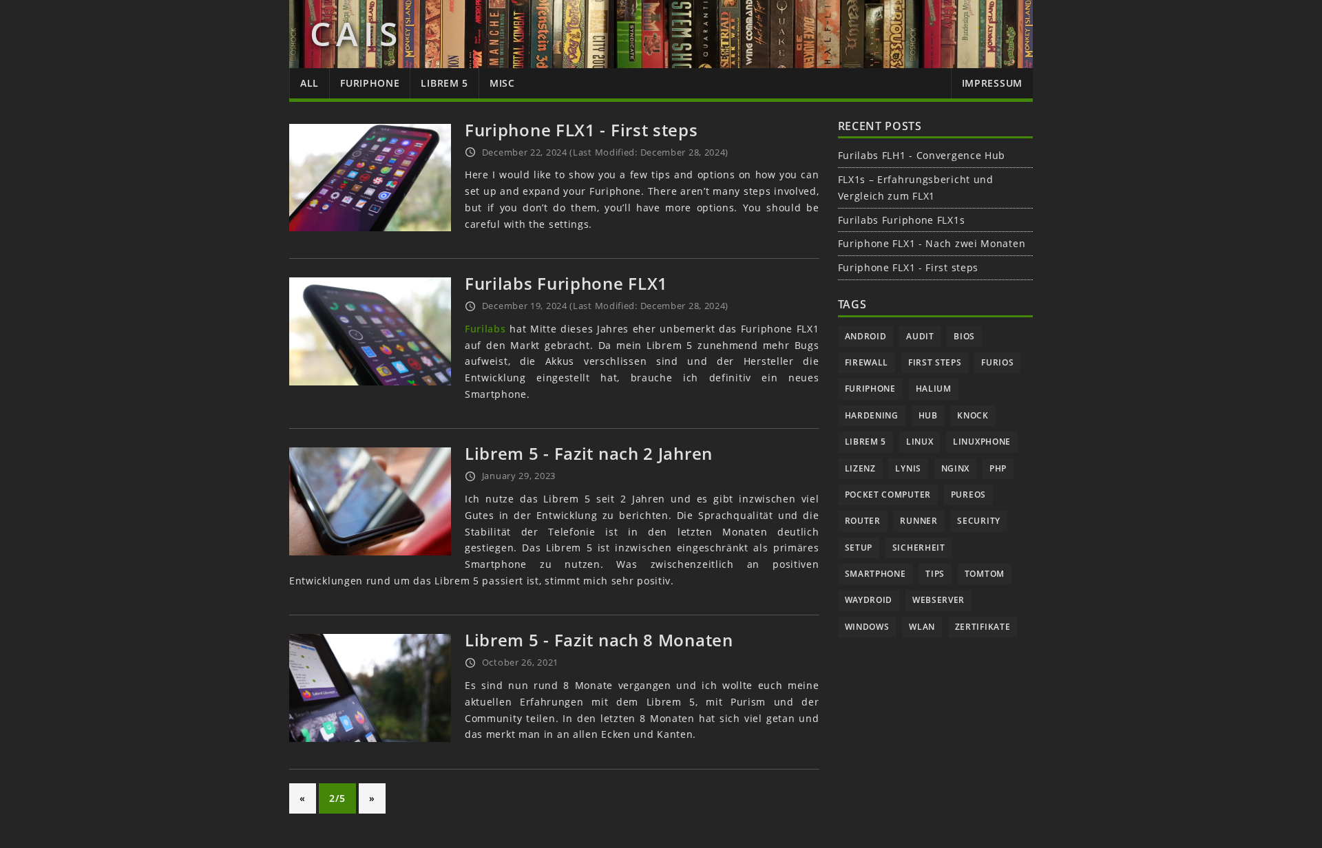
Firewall (867, 362)
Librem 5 (866, 441)
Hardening (872, 415)
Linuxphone (982, 441)
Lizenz (860, 468)
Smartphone (875, 574)
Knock (973, 415)
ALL (309, 82)
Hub (928, 415)
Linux (920, 441)
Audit (920, 336)
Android (866, 336)
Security (978, 521)
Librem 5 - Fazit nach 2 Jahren (589, 453)
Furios (997, 362)
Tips (935, 574)
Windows (867, 627)
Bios (964, 336)
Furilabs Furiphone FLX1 (566, 283)
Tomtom (985, 574)
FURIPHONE (369, 82)
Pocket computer (888, 494)
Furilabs (485, 328)
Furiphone (870, 388)
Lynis (908, 468)
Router (863, 521)
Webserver (938, 600)
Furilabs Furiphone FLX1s (901, 219)
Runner (918, 521)
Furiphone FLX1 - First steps (581, 129)
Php (998, 468)
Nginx (955, 468)
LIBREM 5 (444, 82)
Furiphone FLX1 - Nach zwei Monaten (932, 243)
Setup (859, 547)
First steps (935, 362)
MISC (502, 82)
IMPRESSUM (992, 82)
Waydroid (869, 600)
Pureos (968, 494)
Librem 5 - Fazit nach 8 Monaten (599, 639)
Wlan (922, 627)
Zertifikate (983, 627)
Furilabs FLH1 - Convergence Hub (922, 155)
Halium (934, 388)
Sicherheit (918, 547)
